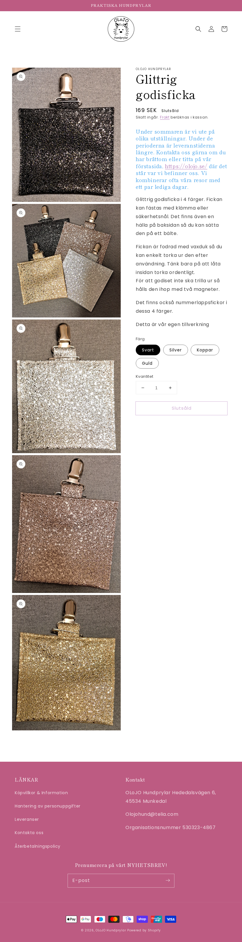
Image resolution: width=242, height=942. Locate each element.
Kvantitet (144, 376)
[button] (17, 28)
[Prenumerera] (167, 880)
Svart (148, 350)
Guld (147, 363)
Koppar (205, 350)
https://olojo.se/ (186, 166)
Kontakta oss (29, 833)
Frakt (165, 117)
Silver (175, 350)
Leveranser (27, 819)
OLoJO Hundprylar (111, 930)
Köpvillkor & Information (41, 793)
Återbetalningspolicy (37, 846)
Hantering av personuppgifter (48, 806)
